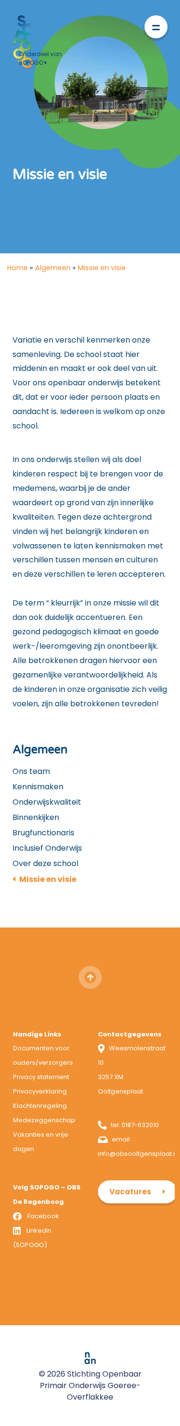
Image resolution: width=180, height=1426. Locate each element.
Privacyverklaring (40, 1091)
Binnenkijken (35, 817)
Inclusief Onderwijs (47, 848)
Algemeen (53, 268)
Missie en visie (47, 879)
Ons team (31, 771)
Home (17, 268)
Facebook (43, 1216)
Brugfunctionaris (43, 832)
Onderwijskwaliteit (46, 802)
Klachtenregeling (40, 1105)
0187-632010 (140, 1124)
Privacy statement (41, 1076)
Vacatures (130, 1192)
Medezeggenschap (44, 1120)
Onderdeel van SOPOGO (40, 58)
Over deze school (45, 863)
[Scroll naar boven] (90, 977)
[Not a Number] (90, 1357)
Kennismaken (37, 786)
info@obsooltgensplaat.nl (138, 1153)
